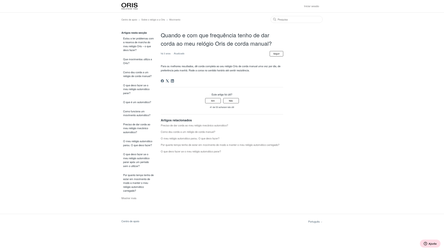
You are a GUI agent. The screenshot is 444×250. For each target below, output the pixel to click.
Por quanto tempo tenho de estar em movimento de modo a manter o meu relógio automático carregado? (138, 182)
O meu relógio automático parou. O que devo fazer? (137, 143)
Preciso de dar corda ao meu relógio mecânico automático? (136, 128)
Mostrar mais (128, 198)
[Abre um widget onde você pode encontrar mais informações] (430, 244)
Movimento (174, 19)
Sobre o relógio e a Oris (153, 19)
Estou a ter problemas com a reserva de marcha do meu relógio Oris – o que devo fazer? (138, 44)
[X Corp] (167, 80)
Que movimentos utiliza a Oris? (137, 61)
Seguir (276, 53)
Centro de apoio (129, 19)
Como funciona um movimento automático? (136, 113)
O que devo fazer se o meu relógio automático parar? (136, 89)
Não (231, 100)
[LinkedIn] (172, 80)
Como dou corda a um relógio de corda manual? (137, 74)
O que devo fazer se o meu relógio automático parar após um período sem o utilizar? (136, 160)
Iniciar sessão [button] (311, 6)
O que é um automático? (137, 102)
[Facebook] (162, 80)
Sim (213, 100)
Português (314, 221)
